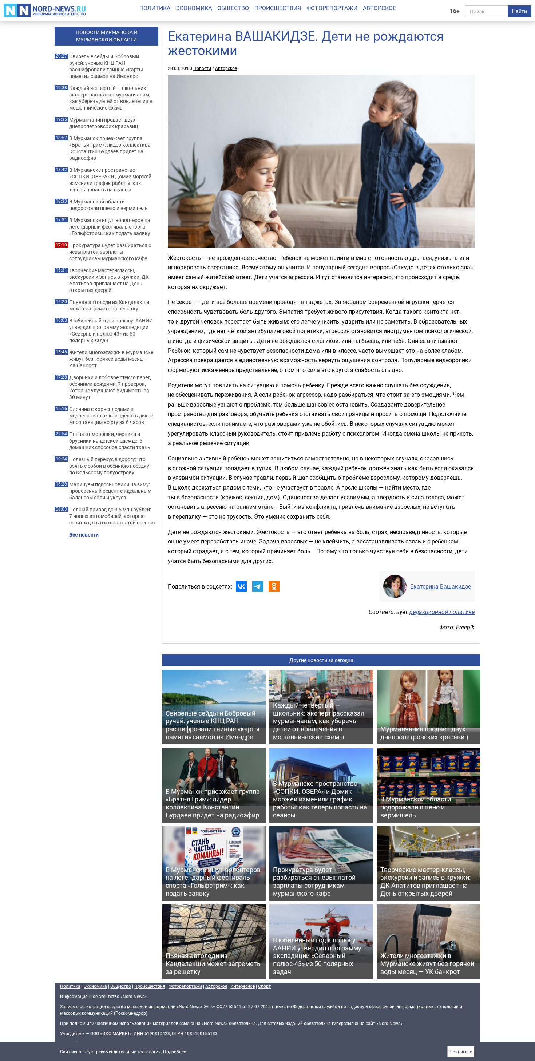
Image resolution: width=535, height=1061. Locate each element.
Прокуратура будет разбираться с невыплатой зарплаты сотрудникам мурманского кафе (110, 252)
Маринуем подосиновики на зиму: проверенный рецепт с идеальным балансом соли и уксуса (110, 491)
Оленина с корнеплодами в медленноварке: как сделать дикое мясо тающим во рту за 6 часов (111, 415)
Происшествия (277, 8)
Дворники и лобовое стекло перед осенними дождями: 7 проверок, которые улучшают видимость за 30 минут (110, 387)
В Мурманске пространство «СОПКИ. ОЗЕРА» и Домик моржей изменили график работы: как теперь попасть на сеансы (110, 180)
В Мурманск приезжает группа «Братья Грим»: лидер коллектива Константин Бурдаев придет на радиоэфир (110, 148)
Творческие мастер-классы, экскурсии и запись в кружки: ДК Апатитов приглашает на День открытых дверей (109, 280)
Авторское (379, 8)
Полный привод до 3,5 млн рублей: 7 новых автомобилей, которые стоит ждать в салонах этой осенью (112, 516)
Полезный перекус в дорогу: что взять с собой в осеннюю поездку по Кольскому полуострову (109, 466)
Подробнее (174, 1051)
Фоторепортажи (331, 8)
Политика (154, 8)
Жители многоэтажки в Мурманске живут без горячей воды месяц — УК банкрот (111, 359)
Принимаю (460, 1051)
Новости (202, 68)
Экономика (194, 8)
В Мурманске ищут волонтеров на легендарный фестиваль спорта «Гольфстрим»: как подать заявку (109, 227)
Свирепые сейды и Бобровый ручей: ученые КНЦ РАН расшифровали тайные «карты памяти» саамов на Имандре (106, 66)
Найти (519, 11)
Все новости (84, 534)
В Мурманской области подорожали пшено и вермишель (108, 204)
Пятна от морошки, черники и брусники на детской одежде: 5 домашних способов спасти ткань (109, 441)
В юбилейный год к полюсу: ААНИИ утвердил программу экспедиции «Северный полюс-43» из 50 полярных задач (111, 330)
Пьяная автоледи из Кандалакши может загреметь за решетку (109, 305)
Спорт (264, 986)
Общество (233, 8)
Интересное (242, 986)
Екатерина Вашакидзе (440, 586)
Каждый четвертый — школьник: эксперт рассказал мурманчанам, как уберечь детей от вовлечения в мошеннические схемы (110, 98)
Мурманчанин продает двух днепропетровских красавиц (103, 123)
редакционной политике (442, 612)
